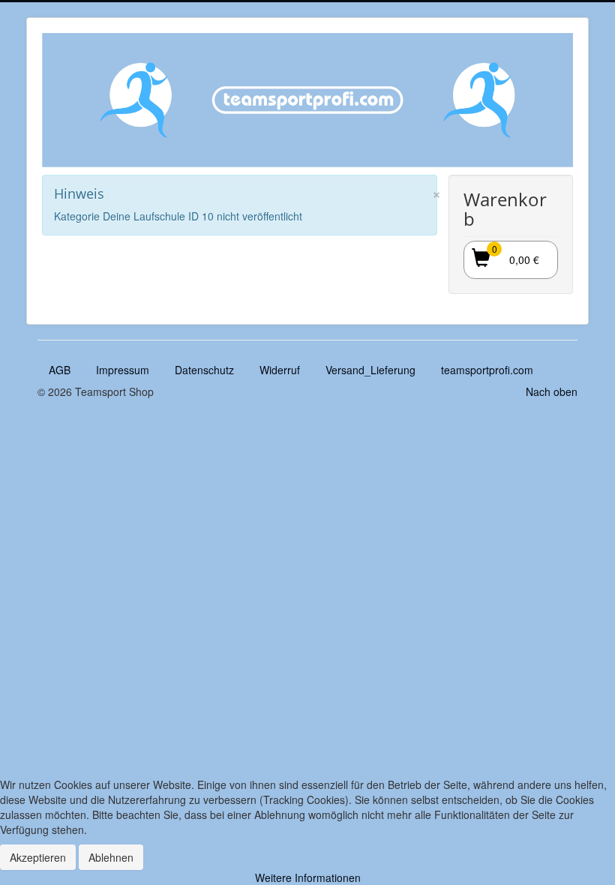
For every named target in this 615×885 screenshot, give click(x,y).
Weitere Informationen (308, 877)
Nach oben (552, 391)
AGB (59, 369)
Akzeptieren (38, 857)
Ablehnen (111, 857)
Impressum (122, 369)
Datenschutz (204, 369)
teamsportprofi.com (487, 369)
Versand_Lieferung (371, 369)
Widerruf (280, 369)
